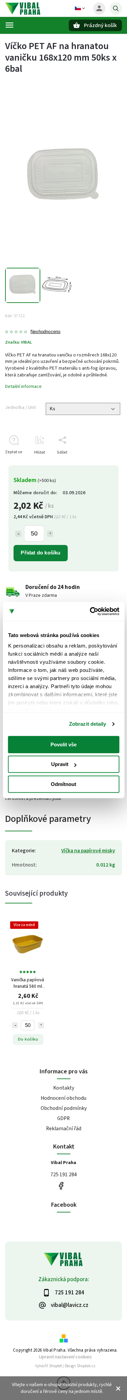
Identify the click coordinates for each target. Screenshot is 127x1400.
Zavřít (101, 464)
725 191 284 (63, 1174)
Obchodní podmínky (64, 1108)
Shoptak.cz (86, 1366)
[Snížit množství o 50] (18, 534)
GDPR (63, 1118)
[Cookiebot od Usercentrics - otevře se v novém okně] (90, 611)
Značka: (18, 342)
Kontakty (63, 1088)
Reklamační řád (63, 1128)
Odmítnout (63, 784)
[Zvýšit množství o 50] (50, 534)
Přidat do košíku (40, 552)
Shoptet (55, 1366)
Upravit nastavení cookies (65, 1356)
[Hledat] (116, 8)
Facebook (61, 1186)
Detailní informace (23, 386)
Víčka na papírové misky (88, 850)
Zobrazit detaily (87, 724)
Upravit (59, 764)
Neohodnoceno (45, 332)
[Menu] (9, 25)
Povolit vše (63, 744)
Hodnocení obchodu (63, 1098)
